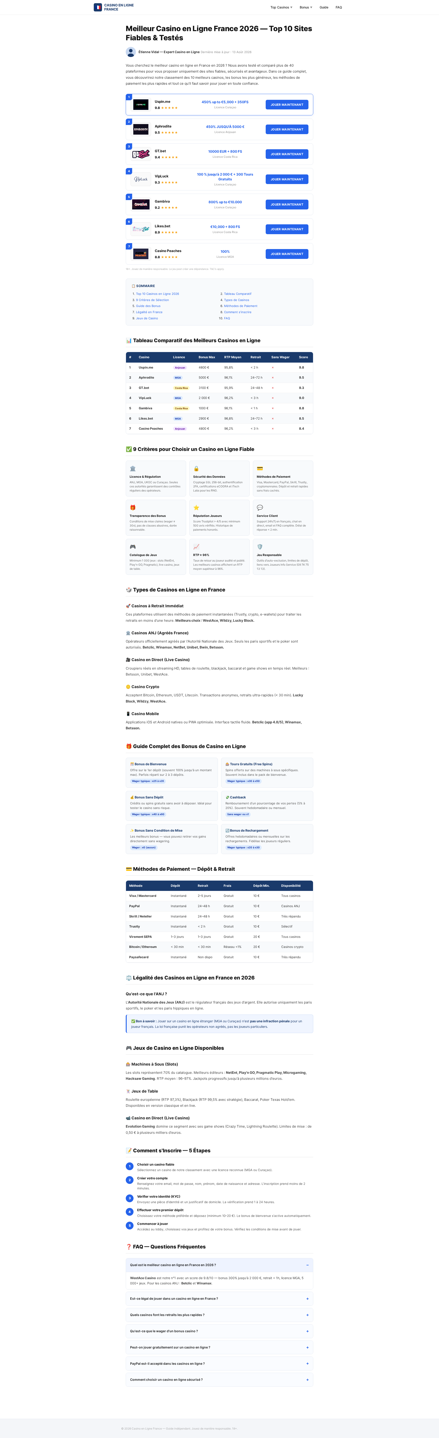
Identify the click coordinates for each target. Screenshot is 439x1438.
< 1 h (254, 408)
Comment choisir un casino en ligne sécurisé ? (166, 1379)
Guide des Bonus (148, 306)
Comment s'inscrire (238, 312)
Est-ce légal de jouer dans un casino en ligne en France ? (174, 1298)
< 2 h (254, 367)
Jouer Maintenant (287, 104)
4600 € (204, 367)
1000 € (204, 408)
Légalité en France (149, 312)
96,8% (228, 418)
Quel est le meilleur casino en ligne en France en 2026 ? (173, 1265)
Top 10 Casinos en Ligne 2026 (157, 294)
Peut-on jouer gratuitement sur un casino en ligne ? (170, 1347)
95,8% (228, 367)
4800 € (204, 428)
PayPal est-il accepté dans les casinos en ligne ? (167, 1363)
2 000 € (204, 398)
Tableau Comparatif (238, 294)
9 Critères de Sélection (152, 300)
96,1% (228, 377)
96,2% (228, 398)
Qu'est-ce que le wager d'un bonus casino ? (164, 1331)
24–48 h (257, 388)
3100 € (204, 388)
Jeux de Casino (147, 318)
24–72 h (256, 377)
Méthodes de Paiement (240, 306)
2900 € (204, 418)
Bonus (306, 7)
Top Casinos (281, 7)
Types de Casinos (236, 300)
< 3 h (254, 398)
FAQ (339, 7)
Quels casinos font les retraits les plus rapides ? (167, 1315)
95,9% (228, 388)
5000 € (204, 377)
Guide (324, 7)
